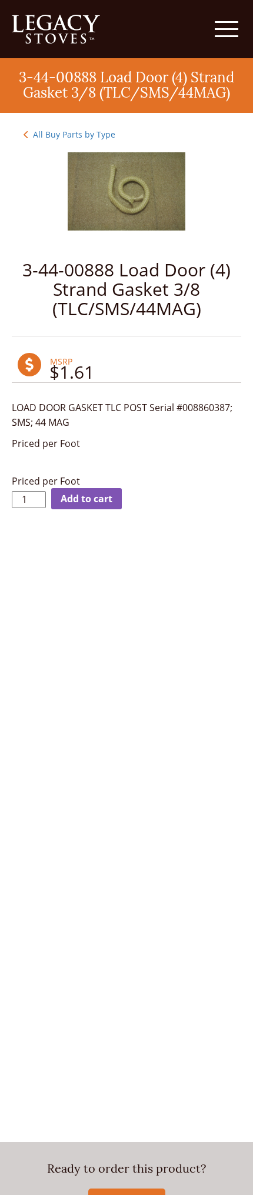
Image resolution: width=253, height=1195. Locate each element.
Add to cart (86, 498)
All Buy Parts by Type (73, 134)
